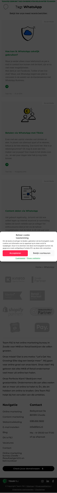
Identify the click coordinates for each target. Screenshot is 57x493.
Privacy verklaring (33, 258)
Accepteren (15, 253)
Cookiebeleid (20, 258)
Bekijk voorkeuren (41, 253)
